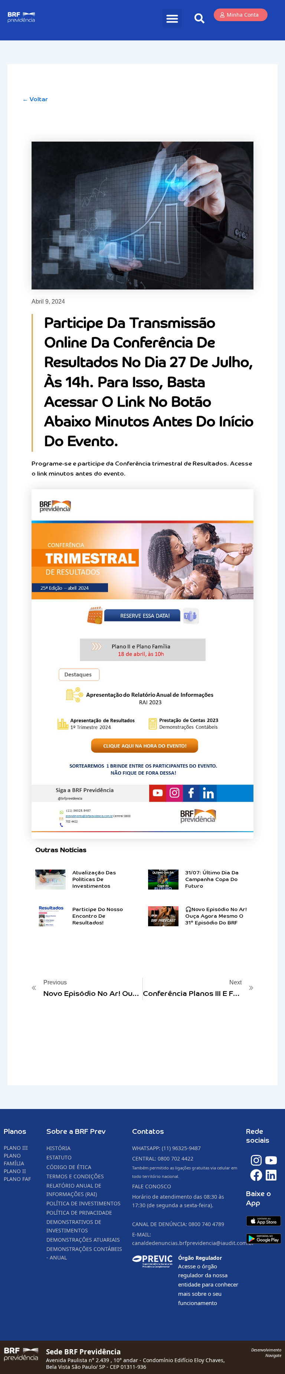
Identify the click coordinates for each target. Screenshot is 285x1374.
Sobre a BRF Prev (76, 1131)
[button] (172, 18)
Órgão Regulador (200, 1257)
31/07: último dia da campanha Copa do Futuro (212, 879)
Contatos (148, 1131)
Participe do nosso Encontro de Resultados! (97, 916)
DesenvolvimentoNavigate (266, 1352)
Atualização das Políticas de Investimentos (94, 879)
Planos (15, 1131)
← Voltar (35, 100)
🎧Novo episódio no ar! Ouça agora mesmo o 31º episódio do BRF (216, 916)
